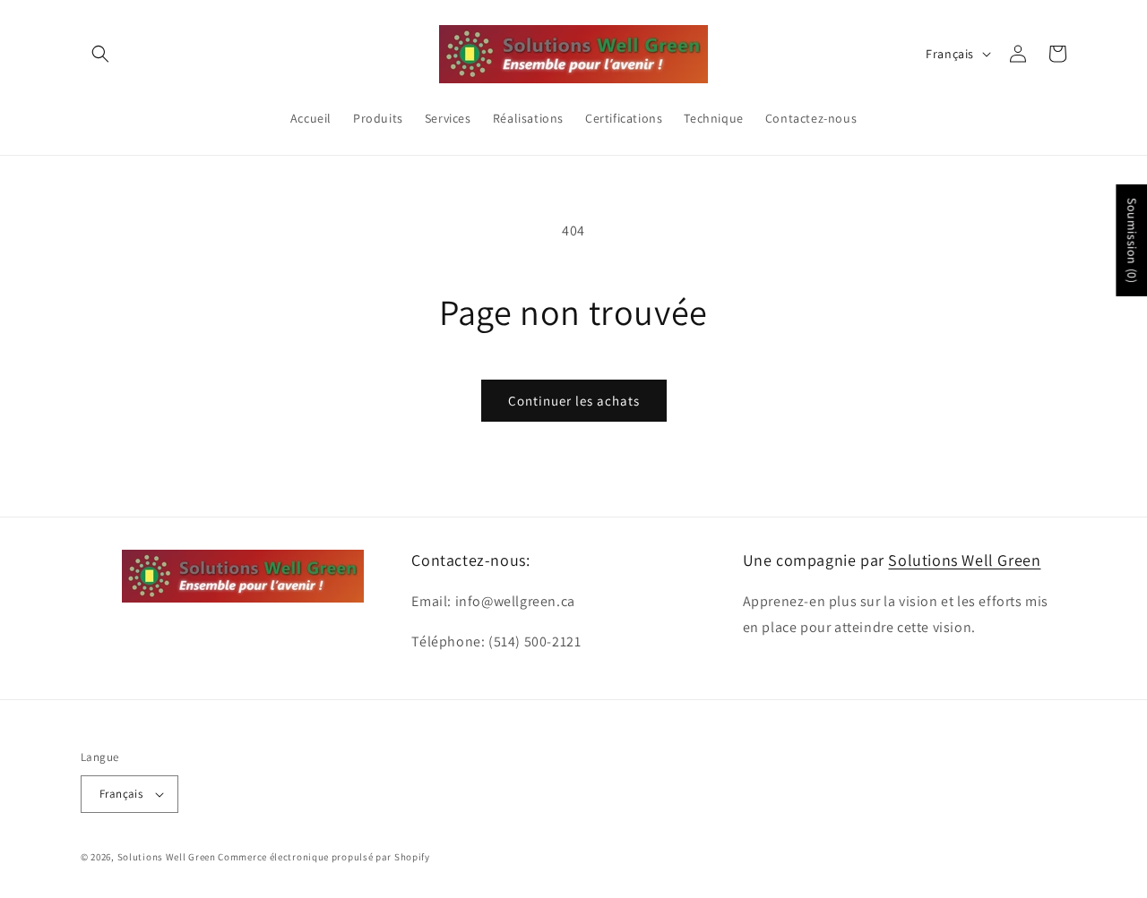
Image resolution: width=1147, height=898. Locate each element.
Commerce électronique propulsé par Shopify (323, 857)
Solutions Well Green (964, 560)
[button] (100, 53)
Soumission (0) (1132, 240)
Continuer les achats (574, 400)
